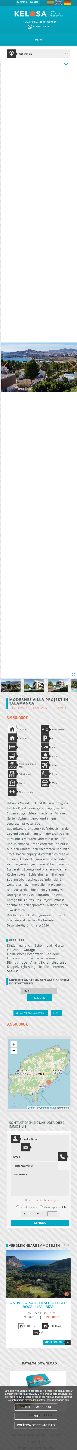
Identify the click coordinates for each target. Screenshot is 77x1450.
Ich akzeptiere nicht (55, 1207)
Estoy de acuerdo (36, 1407)
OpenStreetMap (47, 1107)
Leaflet (31, 1107)
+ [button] (13, 1044)
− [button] (13, 1050)
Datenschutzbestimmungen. (42, 1200)
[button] (71, 366)
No (36, 1416)
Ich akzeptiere (29, 1207)
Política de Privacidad (36, 1425)
